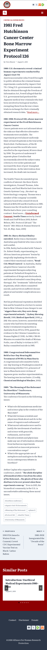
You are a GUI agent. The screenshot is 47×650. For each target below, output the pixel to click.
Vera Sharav (10, 62)
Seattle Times (23, 515)
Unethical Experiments (14, 20)
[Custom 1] (39, 4)
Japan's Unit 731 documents (16, 505)
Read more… (33, 112)
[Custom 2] (43, 4)
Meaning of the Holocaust (15, 510)
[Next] (40, 588)
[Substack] (42, 628)
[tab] (19, 602)
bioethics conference (13, 501)
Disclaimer (24, 620)
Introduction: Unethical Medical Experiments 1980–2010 (22, 583)
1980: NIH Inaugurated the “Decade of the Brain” (36, 538)
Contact (12, 620)
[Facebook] (33, 4)
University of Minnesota (15, 519)
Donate (34, 620)
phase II (31, 510)
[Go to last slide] (6, 588)
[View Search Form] (5, 13)
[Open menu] (42, 12)
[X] (36, 4)
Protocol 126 (10, 515)
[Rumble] (38, 628)
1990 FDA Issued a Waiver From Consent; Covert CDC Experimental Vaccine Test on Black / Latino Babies (11, 542)
